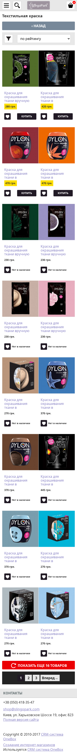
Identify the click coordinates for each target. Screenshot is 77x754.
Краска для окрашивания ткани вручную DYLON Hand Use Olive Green (18, 97)
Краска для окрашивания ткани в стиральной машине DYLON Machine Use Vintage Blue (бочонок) (17, 557)
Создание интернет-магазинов (29, 744)
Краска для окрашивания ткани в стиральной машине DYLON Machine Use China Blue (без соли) (56, 633)
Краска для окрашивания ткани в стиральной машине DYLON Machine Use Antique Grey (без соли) (18, 633)
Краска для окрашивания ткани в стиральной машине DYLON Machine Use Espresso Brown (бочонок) (17, 480)
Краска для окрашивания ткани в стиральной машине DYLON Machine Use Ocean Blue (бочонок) (54, 403)
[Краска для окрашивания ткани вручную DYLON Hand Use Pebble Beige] (20, 298)
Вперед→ (50, 678)
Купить (26, 116)
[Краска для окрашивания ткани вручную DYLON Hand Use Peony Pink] (56, 298)
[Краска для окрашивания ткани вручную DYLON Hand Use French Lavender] (56, 222)
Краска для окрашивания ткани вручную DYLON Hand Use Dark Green (18, 250)
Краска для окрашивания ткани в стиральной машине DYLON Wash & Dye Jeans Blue (55, 97)
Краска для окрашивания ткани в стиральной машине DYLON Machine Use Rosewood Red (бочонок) (17, 173)
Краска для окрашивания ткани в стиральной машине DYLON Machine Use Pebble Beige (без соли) (18, 403)
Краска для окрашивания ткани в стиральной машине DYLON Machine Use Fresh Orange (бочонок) (56, 173)
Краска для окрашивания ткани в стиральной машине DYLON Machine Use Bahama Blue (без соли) (55, 557)
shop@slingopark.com (21, 709)
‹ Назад (38, 26)
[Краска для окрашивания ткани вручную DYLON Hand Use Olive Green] (20, 68)
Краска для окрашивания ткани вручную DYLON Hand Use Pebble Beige (18, 327)
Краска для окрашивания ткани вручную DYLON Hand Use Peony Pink (55, 327)
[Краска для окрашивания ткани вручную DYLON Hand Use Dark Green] (20, 222)
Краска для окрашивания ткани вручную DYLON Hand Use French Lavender (55, 250)
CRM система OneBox (45, 749)
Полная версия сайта (21, 719)
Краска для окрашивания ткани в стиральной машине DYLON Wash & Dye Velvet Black (56, 480)
